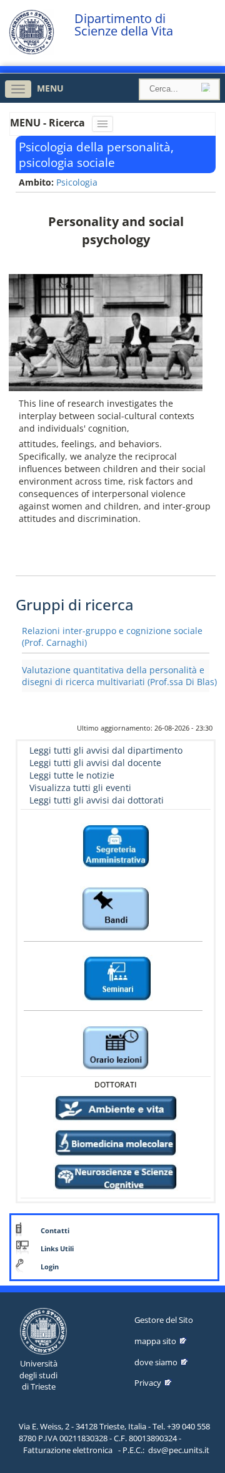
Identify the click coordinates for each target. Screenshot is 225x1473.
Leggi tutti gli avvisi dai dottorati (96, 800)
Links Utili (57, 1248)
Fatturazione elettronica (67, 1450)
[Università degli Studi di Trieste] (31, 51)
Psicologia (77, 182)
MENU (50, 88)
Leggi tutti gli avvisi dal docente (95, 763)
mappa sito (155, 1341)
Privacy (147, 1382)
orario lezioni (116, 1018)
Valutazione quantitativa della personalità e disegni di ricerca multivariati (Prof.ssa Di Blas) (119, 676)
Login (50, 1266)
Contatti (55, 1230)
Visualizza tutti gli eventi (80, 787)
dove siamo (156, 1362)
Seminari (116, 948)
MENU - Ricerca (49, 123)
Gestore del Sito (163, 1319)
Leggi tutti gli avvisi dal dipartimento (105, 750)
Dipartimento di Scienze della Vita (123, 24)
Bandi (116, 879)
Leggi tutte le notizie (71, 775)
